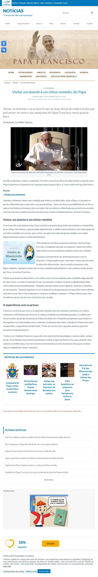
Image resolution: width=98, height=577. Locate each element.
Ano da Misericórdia (28, 83)
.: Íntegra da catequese (14, 194)
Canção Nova (23, 23)
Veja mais (49, 480)
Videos (90, 23)
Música (36, 3)
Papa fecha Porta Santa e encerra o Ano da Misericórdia (31, 465)
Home (11, 72)
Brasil (63, 23)
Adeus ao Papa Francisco (64, 76)
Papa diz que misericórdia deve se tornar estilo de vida (30, 451)
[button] (3, 43)
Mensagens (26, 76)
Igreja (39, 23)
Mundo (76, 23)
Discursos (41, 76)
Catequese (70, 72)
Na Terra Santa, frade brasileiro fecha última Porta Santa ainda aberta (37, 437)
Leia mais (7, 566)
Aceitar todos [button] (44, 571)
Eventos (15, 3)
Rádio (13, 9)
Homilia (84, 72)
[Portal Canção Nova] (7, 3)
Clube (42, 3)
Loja (20, 9)
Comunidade (57, 3)
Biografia (55, 72)
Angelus (41, 72)
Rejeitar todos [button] (31, 571)
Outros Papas (25, 72)
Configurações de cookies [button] (13, 571)
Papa (51, 23)
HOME (7, 23)
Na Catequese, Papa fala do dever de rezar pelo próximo (31, 444)
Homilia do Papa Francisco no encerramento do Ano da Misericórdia (36, 472)
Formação (22, 3)
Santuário (48, 3)
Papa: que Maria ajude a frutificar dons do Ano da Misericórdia (34, 458)
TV (9, 9)
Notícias (7, 83)
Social (65, 3)
